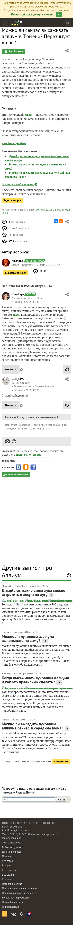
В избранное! (15, 51)
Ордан (29, 115)
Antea (5, 719)
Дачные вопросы (11, 851)
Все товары (8, 860)
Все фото (7, 865)
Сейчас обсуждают (12, 847)
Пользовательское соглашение (19, 888)
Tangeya (6, 673)
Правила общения (12, 883)
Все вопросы (9, 870)
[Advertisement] (36, 522)
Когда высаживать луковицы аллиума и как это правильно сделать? (35, 680)
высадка (49, 210)
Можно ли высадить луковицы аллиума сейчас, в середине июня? (32, 726)
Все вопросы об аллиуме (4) (19, 184)
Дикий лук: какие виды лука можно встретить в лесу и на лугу (33, 592)
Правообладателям (12, 902)
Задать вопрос (12, 200)
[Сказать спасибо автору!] (67, 369)
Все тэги (6, 879)
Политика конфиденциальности (19, 893)
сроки (68, 210)
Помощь (6, 856)
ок (59, 14)
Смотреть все (61, 761)
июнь (5, 213)
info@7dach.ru (19, 830)
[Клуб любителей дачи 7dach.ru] (16, 22)
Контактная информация (15, 897)
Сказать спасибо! (15, 273)
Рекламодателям (11, 906)
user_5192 (18, 379)
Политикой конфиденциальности (32, 14)
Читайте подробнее (14, 143)
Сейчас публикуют (12, 842)
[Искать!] (67, 23)
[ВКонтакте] (56, 221)
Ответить (10, 369)
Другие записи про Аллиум (27, 571)
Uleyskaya (18, 294)
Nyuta (5, 632)
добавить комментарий (16, 474)
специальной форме (28, 454)
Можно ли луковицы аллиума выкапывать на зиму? (28, 638)
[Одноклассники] (61, 221)
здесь (16, 314)
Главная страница (11, 838)
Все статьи (8, 874)
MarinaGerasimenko (13, 586)
